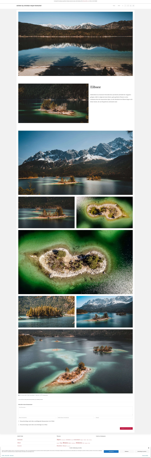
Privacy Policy (7, 455)
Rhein (69, 443)
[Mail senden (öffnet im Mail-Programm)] (133, 5)
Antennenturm (63, 439)
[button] (148, 448)
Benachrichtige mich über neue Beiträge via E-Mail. (34, 425)
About (19, 443)
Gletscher (85, 439)
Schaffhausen (73, 443)
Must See (37, 395)
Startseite (19, 439)
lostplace (58, 443)
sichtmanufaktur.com (86, 1)
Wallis (89, 443)
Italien (88, 439)
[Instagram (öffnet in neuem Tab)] (128, 5)
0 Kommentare (45, 395)
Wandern (38, 399)
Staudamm (86, 443)
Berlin (72, 439)
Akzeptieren (111, 451)
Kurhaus (90, 439)
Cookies (3, 455)
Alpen (25, 399)
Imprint (19, 446)
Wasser (41, 399)
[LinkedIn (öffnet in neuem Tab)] (131, 5)
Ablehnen (126, 451)
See (35, 399)
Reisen (33, 399)
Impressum (11, 455)
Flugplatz (81, 439)
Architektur (68, 439)
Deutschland (31, 395)
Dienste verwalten (145, 455)
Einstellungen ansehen (141, 451)
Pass (61, 443)
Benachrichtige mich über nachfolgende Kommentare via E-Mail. (37, 421)
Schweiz (79, 443)
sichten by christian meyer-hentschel (29, 5)
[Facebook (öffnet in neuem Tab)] (125, 5)
